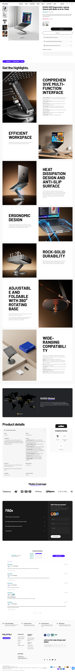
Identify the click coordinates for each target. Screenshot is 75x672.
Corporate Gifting (21, 636)
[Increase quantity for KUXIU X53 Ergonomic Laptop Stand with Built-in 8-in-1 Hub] (49, 29)
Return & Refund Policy (31, 640)
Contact (19, 642)
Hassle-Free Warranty (30, 643)
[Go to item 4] (4, 27)
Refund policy (4, 670)
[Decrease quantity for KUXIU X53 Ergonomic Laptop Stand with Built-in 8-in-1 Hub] (44, 29)
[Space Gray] (44, 24)
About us (19, 640)
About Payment (30, 646)
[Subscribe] (64, 646)
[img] (9, 564)
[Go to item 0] (4, 8)
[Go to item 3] (4, 21)
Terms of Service (31, 648)
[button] (45, 11)
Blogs (19, 643)
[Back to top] (4, 61)
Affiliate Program (21, 645)
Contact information (21, 670)
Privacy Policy (30, 645)
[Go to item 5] (4, 33)
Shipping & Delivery (31, 638)
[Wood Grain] (47, 24)
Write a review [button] (58, 555)
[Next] (36, 25)
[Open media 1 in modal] (23, 23)
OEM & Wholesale (21, 638)
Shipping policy (17, 670)
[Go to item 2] (4, 15)
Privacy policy (8, 670)
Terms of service (12, 670)
